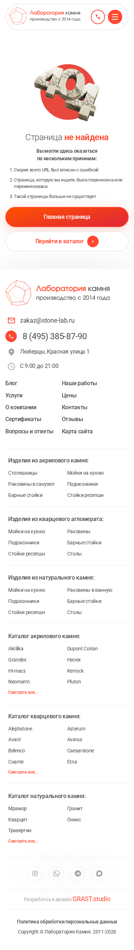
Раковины (78, 531)
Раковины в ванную (90, 590)
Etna (72, 762)
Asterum (76, 729)
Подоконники (82, 484)
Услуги (14, 395)
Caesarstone (80, 750)
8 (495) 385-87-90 (55, 336)
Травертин (19, 830)
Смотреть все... (23, 692)
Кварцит (18, 819)
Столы (74, 554)
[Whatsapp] (56, 873)
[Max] (99, 873)
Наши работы (79, 383)
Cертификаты (23, 419)
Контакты (75, 407)
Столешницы (23, 473)
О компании (20, 407)
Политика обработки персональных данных (67, 921)
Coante (16, 762)
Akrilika (15, 648)
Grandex (17, 660)
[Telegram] (78, 873)
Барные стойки (25, 495)
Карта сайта (77, 431)
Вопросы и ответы (29, 431)
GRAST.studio (91, 899)
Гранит (75, 808)
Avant (14, 739)
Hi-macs (17, 671)
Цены (69, 395)
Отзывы (72, 419)
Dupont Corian (82, 648)
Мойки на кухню (85, 473)
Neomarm (19, 681)
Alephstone (20, 729)
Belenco (16, 750)
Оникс (74, 819)
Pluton (74, 681)
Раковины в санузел (31, 484)
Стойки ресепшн (85, 495)
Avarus (74, 739)
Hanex (74, 660)
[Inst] (35, 873)
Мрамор (17, 808)
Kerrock (75, 671)
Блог (11, 383)
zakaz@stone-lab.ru (47, 320)
